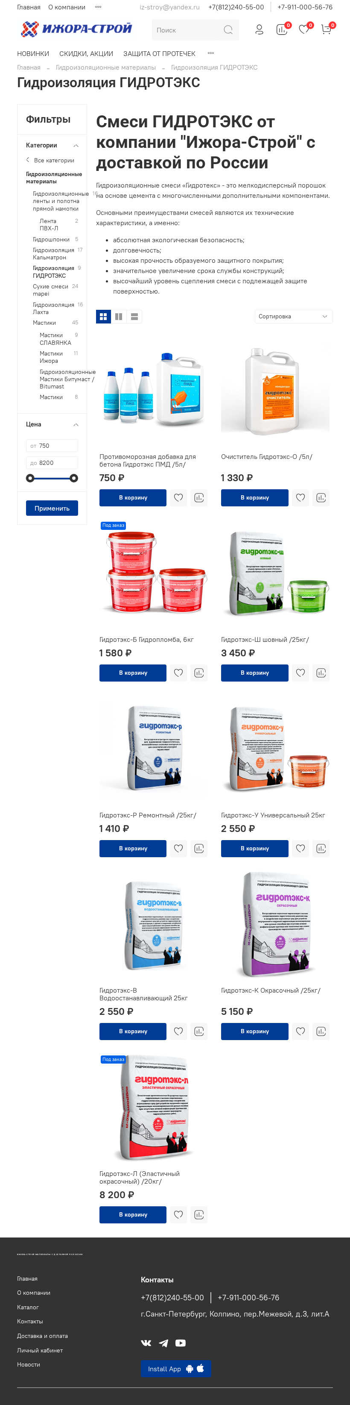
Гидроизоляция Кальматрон (53, 254)
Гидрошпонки (51, 239)
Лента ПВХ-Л (49, 225)
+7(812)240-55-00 (236, 7)
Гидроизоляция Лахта (53, 308)
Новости (28, 1364)
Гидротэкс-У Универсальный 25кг (273, 815)
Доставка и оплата (42, 1336)
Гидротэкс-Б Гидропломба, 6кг (146, 639)
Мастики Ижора (51, 357)
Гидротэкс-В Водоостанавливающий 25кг (143, 994)
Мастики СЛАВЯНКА (55, 339)
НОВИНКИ (33, 53)
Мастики (44, 322)
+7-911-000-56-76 (305, 7)
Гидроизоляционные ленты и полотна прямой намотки (61, 201)
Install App (167, 1368)
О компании (66, 7)
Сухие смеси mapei (50, 290)
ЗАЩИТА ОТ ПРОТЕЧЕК (159, 53)
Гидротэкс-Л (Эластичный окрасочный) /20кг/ (139, 1177)
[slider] (30, 478)
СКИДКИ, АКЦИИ (86, 53)
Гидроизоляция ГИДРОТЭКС (53, 272)
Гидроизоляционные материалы (106, 67)
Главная (29, 7)
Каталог (28, 1307)
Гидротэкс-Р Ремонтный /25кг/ (147, 815)
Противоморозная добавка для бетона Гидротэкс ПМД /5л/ (147, 460)
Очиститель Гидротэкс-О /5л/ (266, 456)
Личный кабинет (40, 1350)
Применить (52, 508)
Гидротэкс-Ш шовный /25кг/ (265, 639)
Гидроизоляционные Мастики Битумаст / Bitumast (68, 379)
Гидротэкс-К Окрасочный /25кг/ (271, 990)
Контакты (30, 1321)
